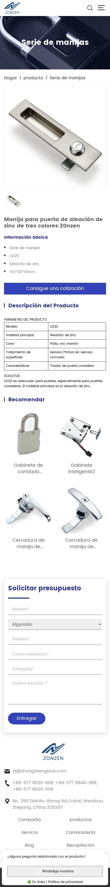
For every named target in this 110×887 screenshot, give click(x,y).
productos (81, 819)
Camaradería (80, 832)
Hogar (10, 77)
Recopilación (81, 845)
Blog (29, 845)
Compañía (29, 819)
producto (33, 77)
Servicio (29, 832)
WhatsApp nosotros (58, 871)
